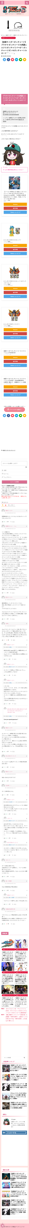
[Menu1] (14, 3)
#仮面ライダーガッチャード (10, 111)
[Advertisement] (14, 78)
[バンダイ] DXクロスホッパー (12, 240)
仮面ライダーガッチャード (9, 450)
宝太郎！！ (11, 802)
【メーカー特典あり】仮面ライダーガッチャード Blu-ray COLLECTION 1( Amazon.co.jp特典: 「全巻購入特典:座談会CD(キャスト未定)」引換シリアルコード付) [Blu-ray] (15, 195)
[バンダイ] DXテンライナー (12, 324)
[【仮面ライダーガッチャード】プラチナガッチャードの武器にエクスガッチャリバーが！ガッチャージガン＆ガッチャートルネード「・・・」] (16, 59)
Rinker (9, 200)
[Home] (14, 11)
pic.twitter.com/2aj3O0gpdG (11, 114)
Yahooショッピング (15, 212)
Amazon (15, 204)
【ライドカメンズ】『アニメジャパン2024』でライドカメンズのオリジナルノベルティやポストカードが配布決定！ (16, 1010)
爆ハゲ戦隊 (11, 897)
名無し (10, 647)
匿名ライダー (12, 666)
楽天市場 (15, 208)
